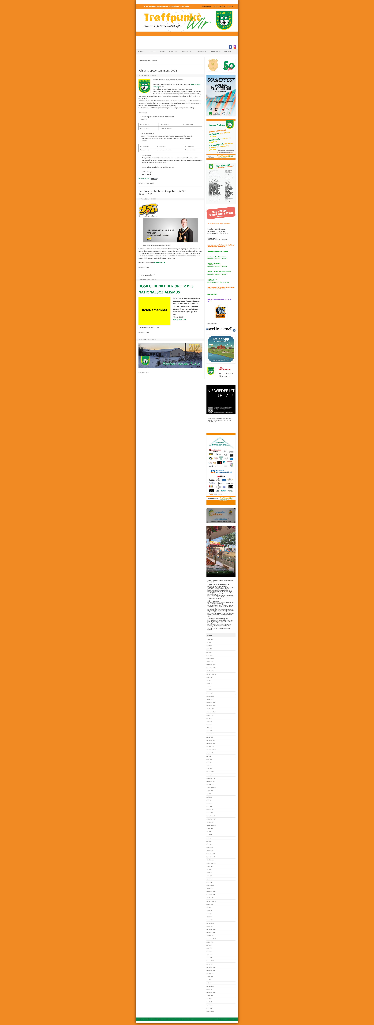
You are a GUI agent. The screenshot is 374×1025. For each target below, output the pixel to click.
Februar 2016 (210, 1011)
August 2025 (209, 677)
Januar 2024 (209, 737)
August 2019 (209, 904)
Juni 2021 (209, 834)
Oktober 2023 (210, 746)
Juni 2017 (209, 983)
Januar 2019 (209, 926)
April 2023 (209, 765)
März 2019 (209, 920)
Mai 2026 (209, 649)
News (147, 183)
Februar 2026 (210, 658)
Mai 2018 (209, 951)
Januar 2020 (209, 888)
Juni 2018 (209, 948)
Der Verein (152, 51)
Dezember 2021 (210, 816)
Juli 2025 (208, 680)
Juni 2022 (209, 797)
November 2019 (210, 894)
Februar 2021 (210, 847)
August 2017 (209, 976)
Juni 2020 (209, 872)
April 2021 (209, 841)
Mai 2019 (209, 913)
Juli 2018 (208, 945)
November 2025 (210, 667)
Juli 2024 (208, 718)
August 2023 (209, 753)
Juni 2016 (209, 1002)
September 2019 (211, 901)
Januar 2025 (209, 699)
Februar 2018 (210, 961)
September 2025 (211, 674)
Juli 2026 (208, 642)
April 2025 (209, 689)
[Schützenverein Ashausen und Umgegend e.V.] (187, 40)
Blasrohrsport (186, 51)
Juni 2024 (209, 721)
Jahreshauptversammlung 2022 (157, 70)
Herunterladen (154, 178)
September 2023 (211, 749)
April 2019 (209, 916)
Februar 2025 (210, 696)
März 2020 (209, 882)
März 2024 (209, 730)
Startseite (141, 51)
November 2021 (210, 819)
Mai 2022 (209, 800)
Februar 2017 (210, 986)
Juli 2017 (208, 979)
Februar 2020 (210, 885)
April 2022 (209, 803)
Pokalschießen (215, 51)
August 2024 (209, 715)
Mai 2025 (209, 686)
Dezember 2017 (210, 967)
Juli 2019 (208, 907)
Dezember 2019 (210, 891)
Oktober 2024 (210, 708)
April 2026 (209, 652)
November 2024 (210, 705)
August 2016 (209, 995)
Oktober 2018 (210, 935)
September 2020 (211, 863)
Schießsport (173, 51)
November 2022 (210, 781)
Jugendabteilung (201, 51)
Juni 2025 (209, 683)
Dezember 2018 (210, 929)
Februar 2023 (210, 771)
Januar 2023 (209, 775)
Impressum (227, 51)
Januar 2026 (209, 661)
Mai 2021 (209, 838)
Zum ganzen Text (179, 320)
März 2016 (209, 1008)
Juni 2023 (209, 759)
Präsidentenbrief (159, 262)
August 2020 (209, 866)
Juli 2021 (208, 831)
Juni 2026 (209, 645)
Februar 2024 (210, 734)
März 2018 (209, 957)
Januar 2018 (209, 964)
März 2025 (209, 693)
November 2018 (210, 932)
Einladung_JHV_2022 (143, 178)
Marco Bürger (145, 75)
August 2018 (209, 942)
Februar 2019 (210, 923)
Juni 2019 (209, 910)
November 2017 (210, 970)
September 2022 (211, 787)
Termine (162, 51)
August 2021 (209, 828)
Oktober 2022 (210, 784)
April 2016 (209, 1005)
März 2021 (209, 844)
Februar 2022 (210, 809)
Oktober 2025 (210, 671)
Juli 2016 (208, 998)
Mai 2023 (209, 762)
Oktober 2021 (210, 822)
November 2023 (210, 743)
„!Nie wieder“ (146, 275)
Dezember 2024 (210, 702)
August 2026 (209, 639)
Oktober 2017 (210, 973)
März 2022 (209, 806)
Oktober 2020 (210, 860)
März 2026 (209, 655)
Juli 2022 (208, 793)
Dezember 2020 (210, 853)
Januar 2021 (209, 850)
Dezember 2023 (210, 740)
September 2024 (211, 712)
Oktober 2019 (210, 898)
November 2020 (210, 857)
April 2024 (209, 727)
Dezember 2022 (210, 778)
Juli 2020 (208, 869)
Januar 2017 (209, 989)
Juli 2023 (208, 756)
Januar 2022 (209, 812)
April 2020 (209, 879)
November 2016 (210, 992)
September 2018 (211, 938)
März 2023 (209, 768)
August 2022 (209, 790)
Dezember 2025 (210, 664)
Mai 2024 (209, 724)
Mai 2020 (209, 875)
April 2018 (209, 954)
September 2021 (211, 825)
